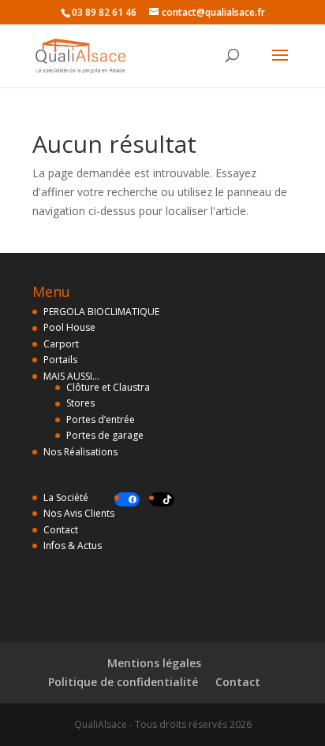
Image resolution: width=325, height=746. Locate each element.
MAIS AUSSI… (71, 376)
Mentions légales (154, 662)
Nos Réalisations (80, 451)
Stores (80, 403)
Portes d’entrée (100, 419)
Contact (60, 529)
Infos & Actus (72, 545)
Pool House (69, 327)
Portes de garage (105, 435)
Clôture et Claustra (108, 387)
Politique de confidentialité (123, 681)
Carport (61, 344)
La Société (65, 497)
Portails (60, 359)
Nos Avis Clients (78, 513)
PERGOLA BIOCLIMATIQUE (101, 311)
